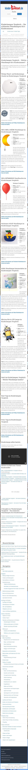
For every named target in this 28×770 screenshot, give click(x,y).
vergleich (12, 35)
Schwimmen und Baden (8, 666)
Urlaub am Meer (6, 733)
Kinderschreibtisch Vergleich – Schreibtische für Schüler (14, 478)
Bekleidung (5, 655)
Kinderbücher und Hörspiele (9, 708)
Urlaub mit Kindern (5, 724)
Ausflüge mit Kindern (6, 600)
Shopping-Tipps (4, 715)
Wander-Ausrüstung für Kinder (10, 626)
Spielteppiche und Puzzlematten (11, 693)
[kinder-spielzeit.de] (14, 5)
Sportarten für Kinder (7, 597)
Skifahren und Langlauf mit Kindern (11, 633)
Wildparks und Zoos (7, 609)
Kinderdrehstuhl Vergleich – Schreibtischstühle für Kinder (14, 480)
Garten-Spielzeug (8, 677)
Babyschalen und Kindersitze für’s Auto (11, 653)
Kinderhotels (7, 730)
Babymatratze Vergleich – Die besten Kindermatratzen (13, 476)
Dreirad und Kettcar (7, 704)
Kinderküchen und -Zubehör (10, 681)
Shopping (5, 722)
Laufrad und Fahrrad (7, 700)
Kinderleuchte (21, 34)
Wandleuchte (21, 35)
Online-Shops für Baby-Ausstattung (10, 720)
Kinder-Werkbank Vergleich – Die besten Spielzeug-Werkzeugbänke (13, 499)
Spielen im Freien (6, 615)
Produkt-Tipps (17, 31)
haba (12, 34)
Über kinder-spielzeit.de (8, 571)
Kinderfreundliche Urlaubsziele (9, 728)
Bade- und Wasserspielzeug (10, 670)
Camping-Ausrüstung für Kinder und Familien (14, 664)
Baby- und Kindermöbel (9, 642)
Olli (3, 31)
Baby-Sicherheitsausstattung (10, 646)
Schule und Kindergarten (8, 577)
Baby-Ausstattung (7, 638)
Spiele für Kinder (7, 690)
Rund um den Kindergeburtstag (10, 595)
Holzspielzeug (7, 679)
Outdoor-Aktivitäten (5, 613)
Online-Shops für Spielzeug (9, 717)
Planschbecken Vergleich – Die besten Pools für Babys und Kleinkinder (13, 503)
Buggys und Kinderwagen (9, 648)
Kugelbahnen (7, 684)
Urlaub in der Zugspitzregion (9, 740)
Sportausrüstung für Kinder (9, 706)
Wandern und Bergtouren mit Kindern (11, 620)
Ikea (13, 34)
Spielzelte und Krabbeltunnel (10, 697)
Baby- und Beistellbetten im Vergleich (9, 470)
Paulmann (6, 35)
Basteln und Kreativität (9, 673)
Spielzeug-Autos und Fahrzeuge (11, 695)
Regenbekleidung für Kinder (10, 657)
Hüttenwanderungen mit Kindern (11, 624)
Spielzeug (5, 669)
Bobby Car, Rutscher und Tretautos (10, 702)
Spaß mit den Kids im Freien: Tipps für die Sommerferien (14, 546)
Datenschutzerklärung (5, 755)
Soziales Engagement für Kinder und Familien (14, 588)
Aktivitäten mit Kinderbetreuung (11, 586)
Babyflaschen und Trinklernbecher (11, 639)
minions (2, 35)
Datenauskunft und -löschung (7, 757)
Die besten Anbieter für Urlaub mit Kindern (12, 726)
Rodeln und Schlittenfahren (10, 630)
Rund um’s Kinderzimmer (8, 593)
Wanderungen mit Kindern (9, 622)
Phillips (9, 35)
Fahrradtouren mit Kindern (8, 604)
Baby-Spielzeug (7, 644)
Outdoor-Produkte (7, 662)
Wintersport (5, 629)
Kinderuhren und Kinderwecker (9, 711)
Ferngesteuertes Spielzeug (10, 675)
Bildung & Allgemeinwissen (9, 575)
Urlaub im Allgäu (6, 737)
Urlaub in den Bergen (7, 735)
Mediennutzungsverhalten (8, 591)
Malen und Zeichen (8, 686)
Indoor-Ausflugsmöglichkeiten (9, 611)
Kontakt (2, 751)
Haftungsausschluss (5, 759)
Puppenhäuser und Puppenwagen (11, 688)
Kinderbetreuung (6, 582)
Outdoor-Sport (6, 618)
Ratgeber (3, 573)
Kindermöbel (10, 31)
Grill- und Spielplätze (7, 606)
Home (2, 569)
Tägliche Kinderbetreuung (9, 584)
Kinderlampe (17, 34)
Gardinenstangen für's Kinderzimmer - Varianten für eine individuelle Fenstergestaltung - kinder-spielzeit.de (14, 517)
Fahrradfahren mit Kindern (8, 580)
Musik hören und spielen (8, 713)
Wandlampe (17, 35)
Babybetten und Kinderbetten (9, 651)
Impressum (3, 753)
